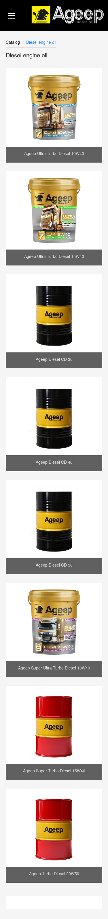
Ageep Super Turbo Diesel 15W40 (54, 771)
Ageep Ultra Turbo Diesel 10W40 (54, 153)
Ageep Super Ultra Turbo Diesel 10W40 (54, 668)
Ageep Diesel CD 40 (54, 462)
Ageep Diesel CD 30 (54, 359)
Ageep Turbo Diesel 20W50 (54, 873)
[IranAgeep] (67, 14)
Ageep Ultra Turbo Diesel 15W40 (54, 256)
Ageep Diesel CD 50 (54, 565)
